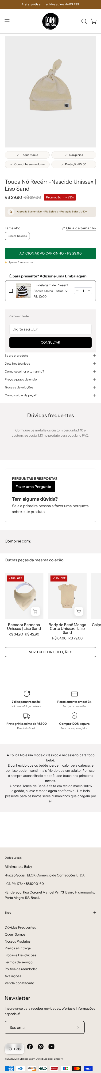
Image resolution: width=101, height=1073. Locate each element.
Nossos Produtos (18, 941)
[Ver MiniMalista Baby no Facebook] (29, 1046)
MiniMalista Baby (24, 1058)
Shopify (58, 1058)
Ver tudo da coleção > (50, 652)
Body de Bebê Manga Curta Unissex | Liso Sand (67, 629)
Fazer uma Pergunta (33, 486)
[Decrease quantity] (77, 290)
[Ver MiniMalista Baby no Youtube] (51, 1046)
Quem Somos (15, 934)
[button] (83, 21)
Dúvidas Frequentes (20, 927)
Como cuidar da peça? (20, 395)
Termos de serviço (18, 962)
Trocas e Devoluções (20, 955)
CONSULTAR (50, 342)
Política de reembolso (21, 969)
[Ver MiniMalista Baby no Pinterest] (40, 1046)
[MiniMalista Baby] (50, 21)
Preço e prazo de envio (21, 379)
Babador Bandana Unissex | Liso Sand (24, 627)
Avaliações (13, 976)
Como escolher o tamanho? (24, 371)
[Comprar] (78, 611)
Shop (8, 912)
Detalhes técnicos (17, 363)
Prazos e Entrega (18, 948)
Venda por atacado (19, 983)
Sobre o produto (16, 355)
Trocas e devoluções (19, 387)
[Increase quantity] (89, 290)
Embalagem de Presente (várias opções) (52, 285)
